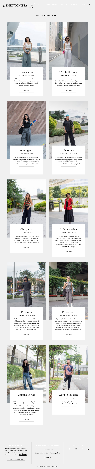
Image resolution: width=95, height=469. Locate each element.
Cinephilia (26, 229)
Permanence (26, 72)
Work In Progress (68, 394)
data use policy (54, 453)
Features (74, 4)
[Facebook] (70, 449)
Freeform (26, 312)
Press (83, 4)
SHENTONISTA (15, 5)
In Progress (26, 150)
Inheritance (68, 150)
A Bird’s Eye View (32, 5)
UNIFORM (23, 455)
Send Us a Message (16, 459)
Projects (63, 4)
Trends (54, 4)
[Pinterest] (82, 449)
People (47, 4)
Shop (39, 4)
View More (26, 90)
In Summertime (69, 229)
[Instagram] (76, 449)
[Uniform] (88, 449)
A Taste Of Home (68, 72)
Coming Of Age (26, 394)
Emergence (68, 312)
